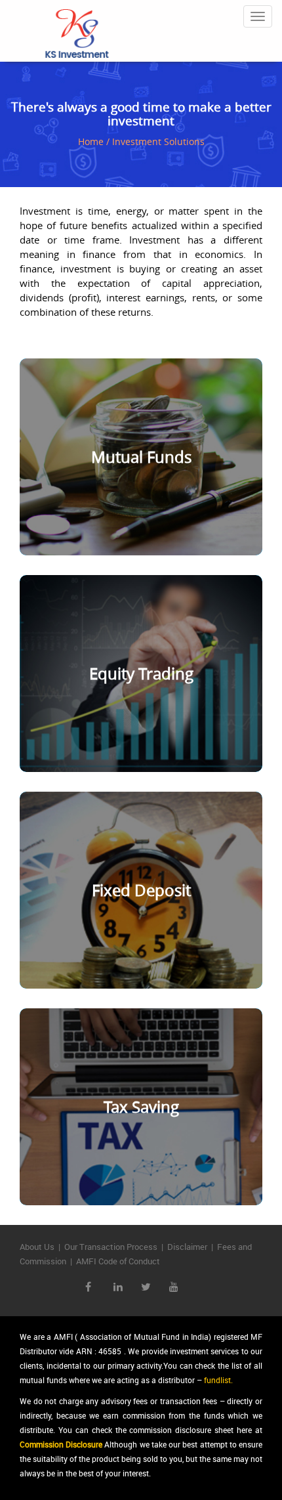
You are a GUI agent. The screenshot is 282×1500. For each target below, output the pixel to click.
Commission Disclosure (61, 1444)
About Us (37, 1247)
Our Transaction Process (110, 1247)
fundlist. (218, 1380)
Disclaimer (187, 1247)
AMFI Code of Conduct (118, 1261)
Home (91, 141)
